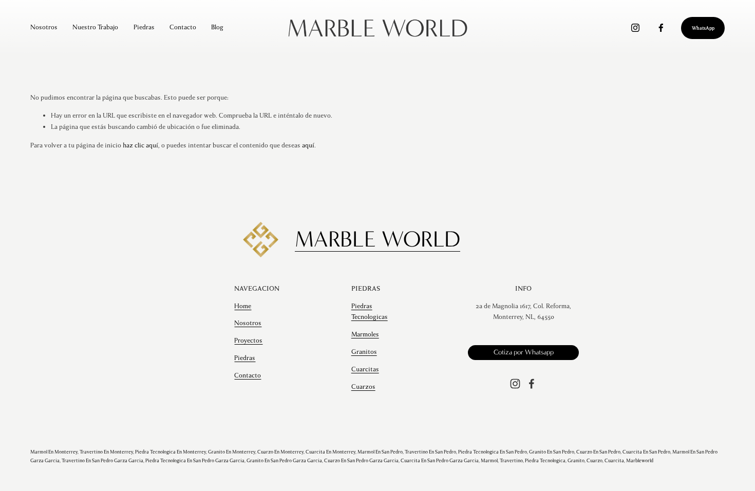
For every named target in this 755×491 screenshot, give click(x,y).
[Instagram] (635, 28)
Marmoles (365, 334)
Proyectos (248, 340)
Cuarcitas (365, 369)
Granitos (364, 351)
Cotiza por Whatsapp (524, 352)
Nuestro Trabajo (95, 27)
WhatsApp (703, 28)
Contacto (182, 27)
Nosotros (44, 27)
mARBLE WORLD (377, 239)
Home (242, 306)
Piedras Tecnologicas (369, 311)
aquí (308, 145)
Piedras (144, 27)
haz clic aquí (140, 145)
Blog (217, 27)
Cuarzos (363, 386)
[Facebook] (661, 28)
